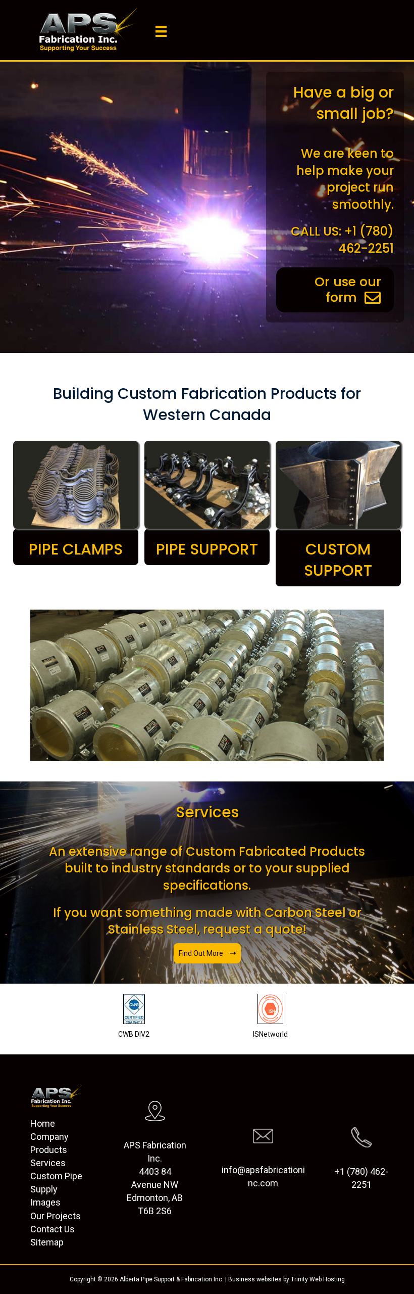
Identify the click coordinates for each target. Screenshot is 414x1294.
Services (48, 1163)
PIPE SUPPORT (207, 549)
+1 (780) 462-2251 (366, 240)
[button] (207, 953)
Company (49, 1136)
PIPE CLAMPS (76, 549)
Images (45, 1202)
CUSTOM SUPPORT (338, 559)
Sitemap (47, 1242)
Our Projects (55, 1216)
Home (42, 1123)
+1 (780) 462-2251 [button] (361, 1178)
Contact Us (52, 1229)
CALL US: (316, 231)
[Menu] (161, 31)
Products (48, 1149)
